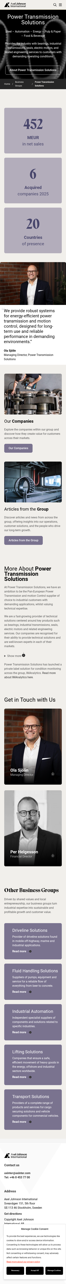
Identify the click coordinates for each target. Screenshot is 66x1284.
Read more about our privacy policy (23, 1262)
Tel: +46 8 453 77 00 (17, 1177)
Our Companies (18, 448)
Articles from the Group (23, 540)
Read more (19, 951)
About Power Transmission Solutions (33, 70)
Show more (14, 656)
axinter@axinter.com (17, 1173)
